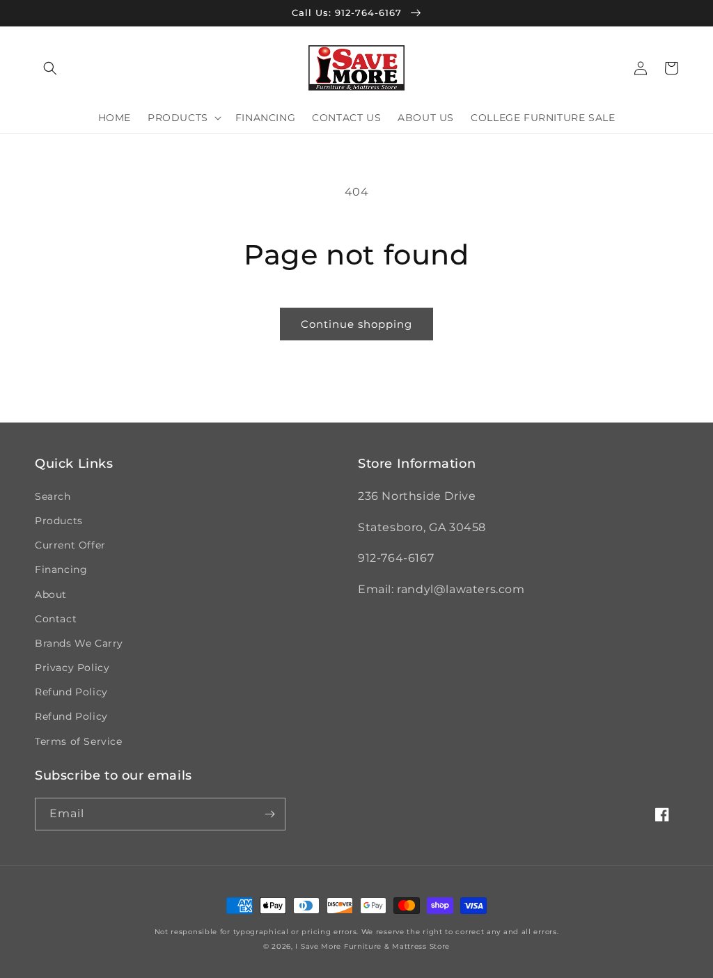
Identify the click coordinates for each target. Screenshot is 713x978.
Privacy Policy (72, 667)
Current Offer (70, 545)
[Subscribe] (269, 814)
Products (59, 520)
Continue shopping (356, 324)
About (51, 594)
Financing (61, 569)
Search (53, 496)
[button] (50, 68)
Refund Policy (71, 692)
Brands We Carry (79, 643)
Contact (56, 619)
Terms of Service (79, 741)
